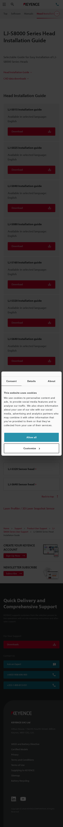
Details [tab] (31, 381)
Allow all (31, 437)
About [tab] (51, 381)
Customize (29, 448)
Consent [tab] (11, 381)
